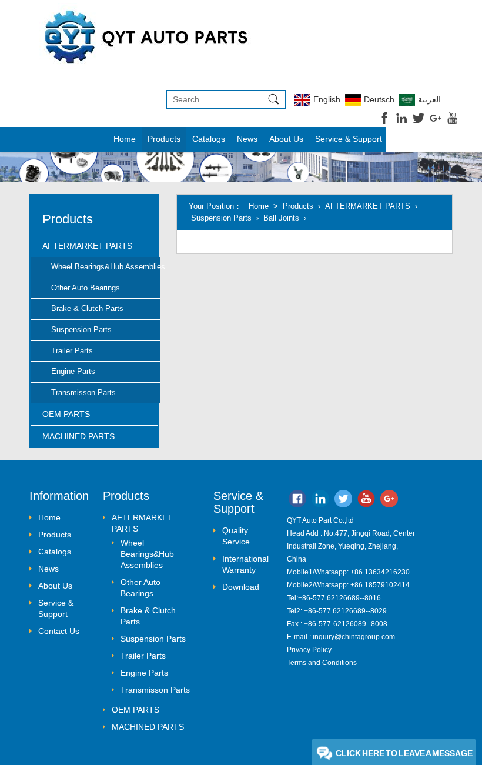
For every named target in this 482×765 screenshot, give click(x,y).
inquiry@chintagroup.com (354, 637)
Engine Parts (73, 371)
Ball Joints (281, 217)
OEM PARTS (66, 414)
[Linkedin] (320, 501)
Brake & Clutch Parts (87, 308)
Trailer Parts (72, 350)
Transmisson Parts (83, 392)
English (326, 99)
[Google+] (389, 501)
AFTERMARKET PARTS (87, 245)
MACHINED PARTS (78, 436)
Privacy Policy (309, 650)
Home (124, 138)
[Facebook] (297, 501)
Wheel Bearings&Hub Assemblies (105, 266)
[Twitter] (343, 501)
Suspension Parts (81, 329)
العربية (429, 99)
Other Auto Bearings (85, 287)
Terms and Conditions (322, 663)
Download (240, 587)
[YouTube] (366, 501)
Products (298, 206)
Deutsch (379, 99)
